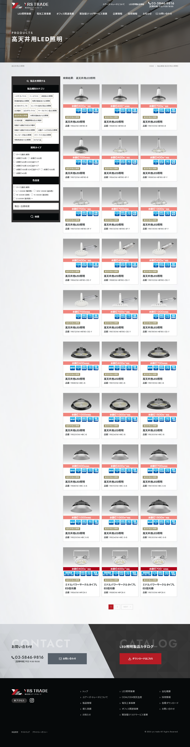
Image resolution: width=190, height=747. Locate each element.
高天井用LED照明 (20, 115)
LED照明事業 (24, 13)
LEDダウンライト (29, 111)
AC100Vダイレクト (21, 106)
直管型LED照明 (47, 96)
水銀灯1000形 (49, 169)
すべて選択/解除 (22, 154)
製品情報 (86, 703)
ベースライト (33, 96)
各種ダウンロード (170, 703)
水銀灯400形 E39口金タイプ (27, 162)
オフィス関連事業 (65, 13)
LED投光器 (18, 120)
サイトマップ (25, 732)
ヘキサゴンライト (20, 96)
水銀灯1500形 (36, 158)
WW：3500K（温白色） (45, 191)
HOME (151, 66)
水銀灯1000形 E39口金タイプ (28, 169)
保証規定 (15, 732)
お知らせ (147, 13)
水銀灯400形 (21, 173)
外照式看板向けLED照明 (39, 115)
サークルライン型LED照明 (47, 111)
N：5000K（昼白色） (41, 195)
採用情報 (132, 13)
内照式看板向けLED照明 (41, 101)
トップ (85, 691)
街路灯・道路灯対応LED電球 (24, 125)
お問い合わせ (168, 708)
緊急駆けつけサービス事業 (93, 13)
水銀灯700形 (21, 158)
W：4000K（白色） (23, 195)
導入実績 (86, 708)
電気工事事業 (44, 13)
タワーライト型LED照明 (42, 135)
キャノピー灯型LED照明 (22, 135)
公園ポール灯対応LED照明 (47, 130)
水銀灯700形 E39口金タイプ (27, 166)
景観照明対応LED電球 (33, 120)
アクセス (20, 700)
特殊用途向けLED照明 (22, 140)
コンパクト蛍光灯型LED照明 (41, 106)
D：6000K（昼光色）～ (24, 198)
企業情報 (117, 13)
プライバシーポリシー (40, 732)
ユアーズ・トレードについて (114, 4)
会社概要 (166, 691)
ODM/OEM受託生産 (132, 697)
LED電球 (17, 111)
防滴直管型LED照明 (21, 101)
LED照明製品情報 (136, 4)
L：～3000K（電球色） (24, 191)
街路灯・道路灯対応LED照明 (24, 130)
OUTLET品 (37, 140)
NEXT (126, 606)
